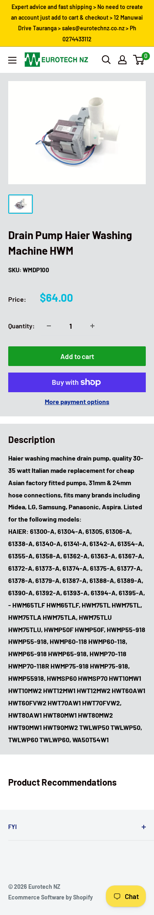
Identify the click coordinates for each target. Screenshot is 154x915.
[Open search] (106, 59)
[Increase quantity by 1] (92, 325)
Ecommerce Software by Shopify (50, 897)
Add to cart (77, 356)
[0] (139, 60)
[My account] (122, 59)
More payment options (77, 401)
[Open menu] (12, 60)
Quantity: (21, 326)
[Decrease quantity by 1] (48, 325)
